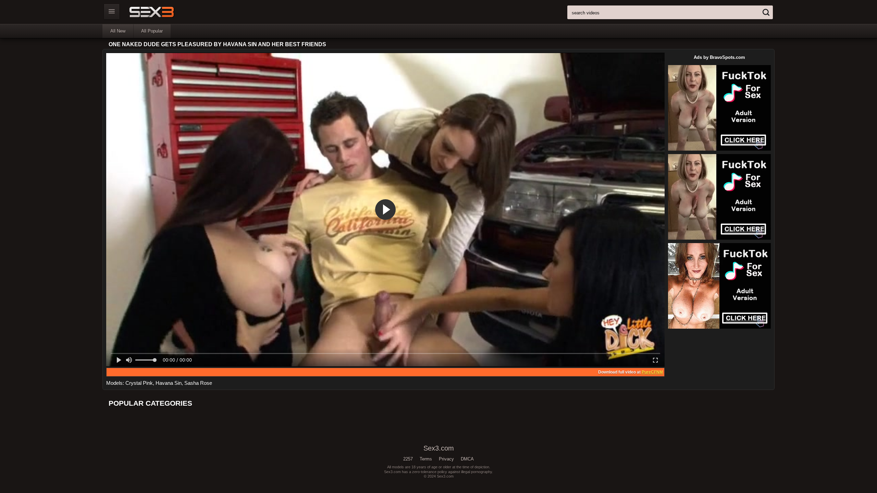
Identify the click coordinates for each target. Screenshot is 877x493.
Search (766, 12)
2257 (408, 459)
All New (117, 31)
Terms (426, 459)
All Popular (152, 31)
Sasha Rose (198, 383)
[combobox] (670, 12)
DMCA (467, 459)
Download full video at (630, 372)
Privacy (446, 459)
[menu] (111, 11)
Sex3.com (163, 12)
